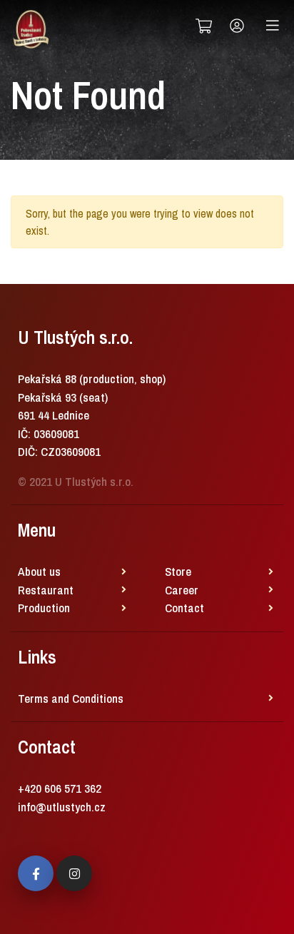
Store (178, 571)
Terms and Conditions (70, 698)
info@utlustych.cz (62, 806)
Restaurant (46, 590)
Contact (184, 607)
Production (44, 607)
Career (181, 590)
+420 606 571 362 (59, 788)
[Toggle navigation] (272, 25)
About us (39, 571)
